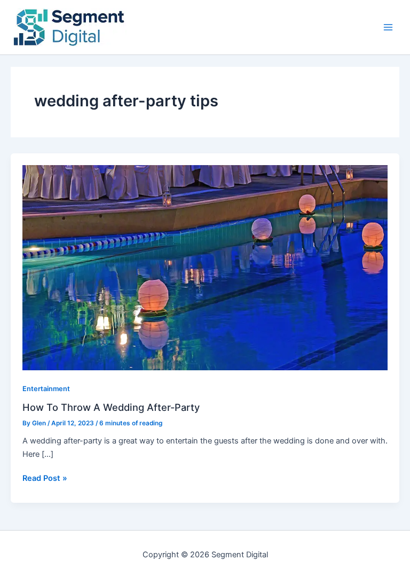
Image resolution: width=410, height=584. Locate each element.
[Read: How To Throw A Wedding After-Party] (205, 267)
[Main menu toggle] (388, 27)
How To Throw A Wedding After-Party (111, 407)
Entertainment (46, 389)
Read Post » (44, 477)
